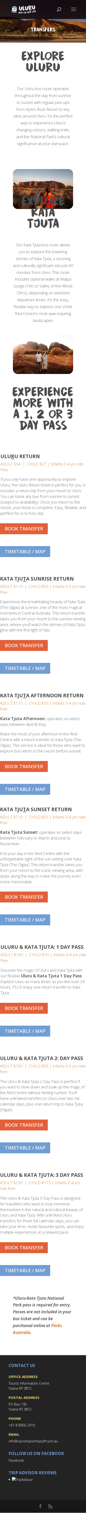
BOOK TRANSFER (24, 528)
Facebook (16, 1460)
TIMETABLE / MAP (25, 551)
